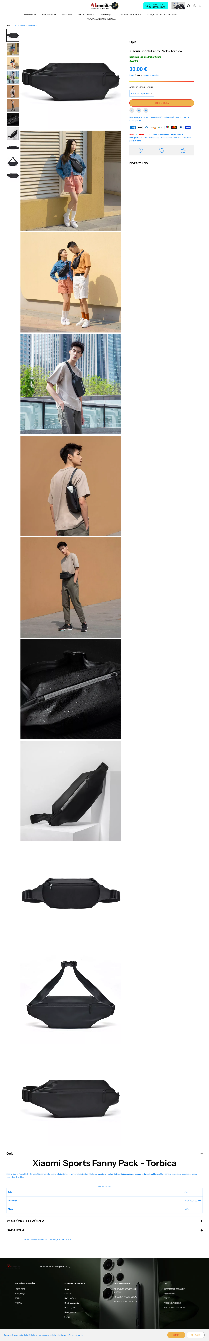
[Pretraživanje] (188, 5)
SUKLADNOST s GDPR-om (175, 1307)
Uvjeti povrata (70, 1312)
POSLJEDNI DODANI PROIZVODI (163, 14)
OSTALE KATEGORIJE (129, 14)
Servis (67, 1316)
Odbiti (176, 1334)
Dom (8, 25)
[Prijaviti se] (194, 5)
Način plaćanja (70, 1298)
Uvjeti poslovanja (71, 1302)
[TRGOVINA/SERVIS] (155, 5)
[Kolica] (200, 5)
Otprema (138, 75)
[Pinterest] (145, 110)
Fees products (144, 134)
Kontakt (67, 1293)
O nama (67, 1289)
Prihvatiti (195, 1334)
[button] (8, 5)
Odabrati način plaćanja (141, 87)
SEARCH (18, 1298)
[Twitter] (138, 110)
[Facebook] (131, 110)
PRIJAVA (18, 1302)
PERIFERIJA (106, 14)
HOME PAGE (20, 1289)
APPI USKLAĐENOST (172, 1302)
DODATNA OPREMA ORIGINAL (101, 19)
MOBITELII (29, 14)
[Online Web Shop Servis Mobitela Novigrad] (104, 5)
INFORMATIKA (85, 14)
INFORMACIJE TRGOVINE (174, 1289)
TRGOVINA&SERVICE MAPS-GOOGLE (126, 1291)
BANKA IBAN (169, 1293)
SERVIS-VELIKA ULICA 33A (125, 1301)
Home (131, 134)
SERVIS (167, 1298)
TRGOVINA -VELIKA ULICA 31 (126, 1296)
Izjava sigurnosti (71, 1307)
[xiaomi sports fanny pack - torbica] (70, 79)
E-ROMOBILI (48, 14)
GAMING (66, 14)
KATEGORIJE (20, 1293)
